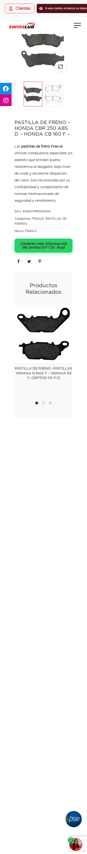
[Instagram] (43, 480)
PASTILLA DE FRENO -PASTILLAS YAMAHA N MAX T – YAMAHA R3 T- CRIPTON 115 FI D (43, 373)
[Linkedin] (55, 480)
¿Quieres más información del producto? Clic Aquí (43, 245)
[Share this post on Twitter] (29, 261)
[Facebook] (31, 480)
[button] (43, 768)
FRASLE (38, 218)
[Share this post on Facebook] (18, 261)
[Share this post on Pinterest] (40, 261)
